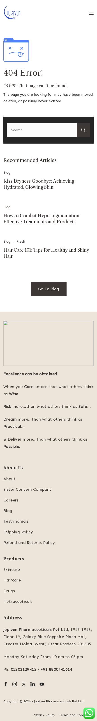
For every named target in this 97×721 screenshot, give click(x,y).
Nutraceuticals (18, 601)
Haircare (12, 580)
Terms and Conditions (76, 715)
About (9, 478)
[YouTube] (41, 684)
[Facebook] (5, 684)
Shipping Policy (18, 532)
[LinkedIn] (32, 684)
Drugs (9, 590)
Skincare (11, 569)
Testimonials (16, 521)
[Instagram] (14, 684)
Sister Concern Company (27, 489)
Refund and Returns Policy (29, 542)
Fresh (20, 242)
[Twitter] (23, 684)
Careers (11, 500)
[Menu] (91, 13)
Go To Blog (48, 288)
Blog (6, 173)
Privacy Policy (44, 715)
